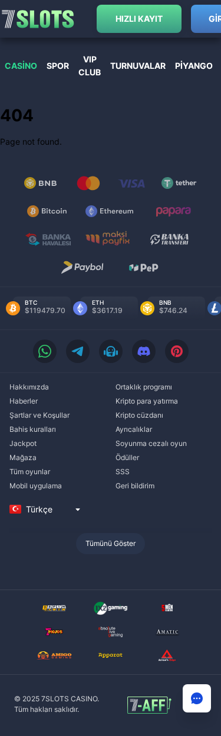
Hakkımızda (29, 386)
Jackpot (23, 443)
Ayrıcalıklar (134, 429)
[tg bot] (111, 351)
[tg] (78, 351)
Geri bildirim (135, 485)
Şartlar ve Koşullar (39, 415)
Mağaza (23, 457)
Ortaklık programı (144, 386)
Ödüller (127, 457)
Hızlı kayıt (139, 19)
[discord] (144, 351)
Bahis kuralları (32, 429)
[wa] (45, 351)
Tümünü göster (110, 543)
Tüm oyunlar (29, 471)
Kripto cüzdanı (139, 415)
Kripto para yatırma (147, 401)
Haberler (23, 401)
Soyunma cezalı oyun (151, 443)
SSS (123, 471)
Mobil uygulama (35, 485)
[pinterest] (177, 351)
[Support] (197, 698)
